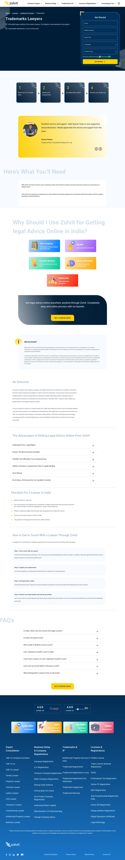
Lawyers (15, 13)
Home (8, 13)
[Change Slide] (100, 149)
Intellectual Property (27, 13)
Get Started (99, 62)
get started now (62, 318)
